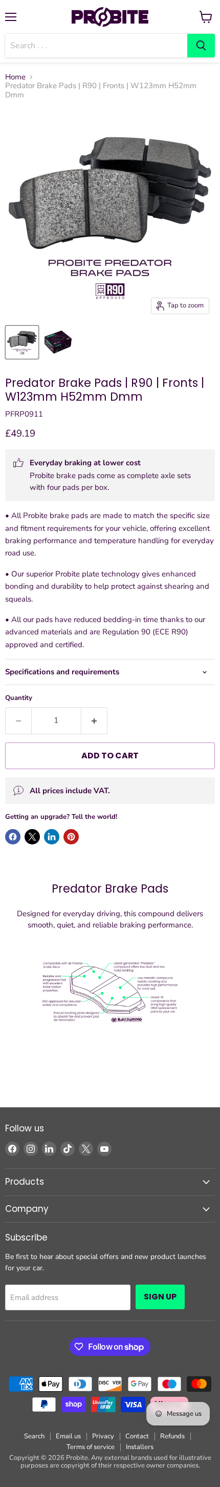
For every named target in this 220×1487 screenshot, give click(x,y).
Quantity (18, 698)
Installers (139, 1447)
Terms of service (91, 1447)
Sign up (160, 1297)
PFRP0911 (24, 414)
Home (15, 77)
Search (34, 1436)
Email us (68, 1436)
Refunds (172, 1436)
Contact (137, 1436)
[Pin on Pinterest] (71, 836)
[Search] (201, 45)
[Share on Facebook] (12, 836)
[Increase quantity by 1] (94, 720)
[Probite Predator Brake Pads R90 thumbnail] (22, 342)
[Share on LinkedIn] (51, 836)
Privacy (103, 1436)
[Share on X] (32, 836)
